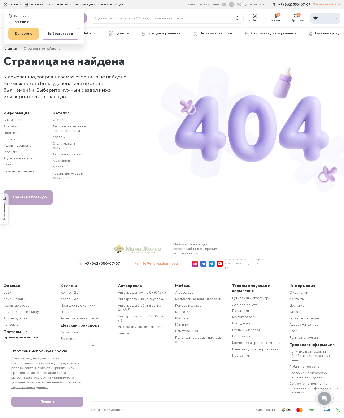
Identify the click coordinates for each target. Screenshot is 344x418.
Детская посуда (244, 304)
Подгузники (241, 355)
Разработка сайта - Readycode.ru (97, 410)
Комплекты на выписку (21, 312)
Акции (118, 4)
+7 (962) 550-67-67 (294, 4)
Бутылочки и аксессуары (251, 298)
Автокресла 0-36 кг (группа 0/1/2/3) (139, 307)
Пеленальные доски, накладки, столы (199, 340)
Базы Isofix (126, 333)
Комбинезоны (14, 299)
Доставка (11, 133)
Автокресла (62, 160)
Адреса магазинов (18, 158)
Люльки (66, 312)
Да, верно (23, 33)
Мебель (59, 167)
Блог (68, 4)
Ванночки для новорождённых (256, 349)
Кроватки (182, 312)
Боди (7, 292)
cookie (60, 351)
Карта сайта (265, 410)
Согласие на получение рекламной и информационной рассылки (314, 388)
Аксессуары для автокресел (140, 326)
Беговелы (68, 339)
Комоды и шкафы (188, 305)
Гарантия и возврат (304, 318)
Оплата (10, 139)
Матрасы (182, 318)
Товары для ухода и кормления (251, 288)
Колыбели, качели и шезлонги (198, 299)
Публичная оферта (304, 366)
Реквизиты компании (20, 171)
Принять (47, 401)
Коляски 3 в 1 (71, 299)
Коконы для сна (15, 318)
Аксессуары (70, 332)
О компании (54, 4)
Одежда (59, 120)
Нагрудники (241, 323)
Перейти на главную (28, 197)
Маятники (183, 324)
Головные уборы (17, 305)
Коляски (59, 137)
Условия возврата (17, 145)
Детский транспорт (68, 154)
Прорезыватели (244, 336)
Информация (302, 285)
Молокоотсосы (244, 317)
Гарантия (11, 152)
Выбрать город (60, 33)
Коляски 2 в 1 (71, 292)
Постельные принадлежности (21, 334)
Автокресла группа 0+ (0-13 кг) (142, 292)
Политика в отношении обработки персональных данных (309, 356)
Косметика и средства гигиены (256, 343)
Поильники (240, 310)
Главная (10, 48)
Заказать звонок (326, 4)
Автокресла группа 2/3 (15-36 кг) (141, 318)
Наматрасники (186, 331)
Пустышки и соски (246, 330)
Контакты (105, 4)
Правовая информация (312, 344)
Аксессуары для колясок (80, 318)
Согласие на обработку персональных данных (308, 375)
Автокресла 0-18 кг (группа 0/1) (142, 299)
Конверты (11, 324)
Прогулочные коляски (78, 305)
